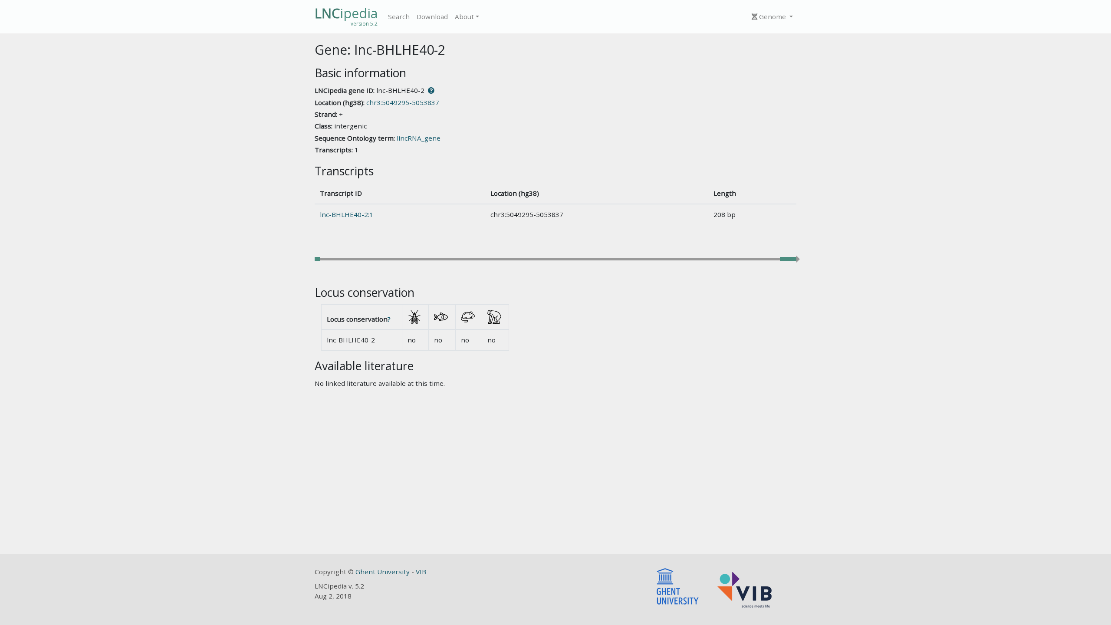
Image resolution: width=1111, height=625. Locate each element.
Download (432, 16)
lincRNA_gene (418, 138)
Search (399, 16)
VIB (421, 571)
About (464, 16)
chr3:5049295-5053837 (402, 102)
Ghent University (383, 571)
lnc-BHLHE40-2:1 (346, 214)
